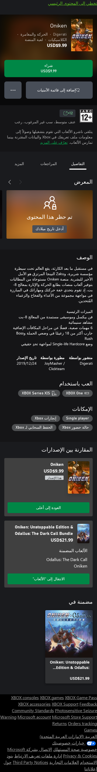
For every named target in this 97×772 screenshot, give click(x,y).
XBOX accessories (34, 704)
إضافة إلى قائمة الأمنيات (56, 90)
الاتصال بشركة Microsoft (29, 749)
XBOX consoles (25, 697)
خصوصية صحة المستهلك (75, 749)
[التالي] (9, 182)
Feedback (88, 704)
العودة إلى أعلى (48, 507)
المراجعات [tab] (48, 163)
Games (90, 730)
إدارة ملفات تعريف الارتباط (38, 756)
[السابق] (20, 182)
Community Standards (33, 710)
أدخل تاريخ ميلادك (50, 229)
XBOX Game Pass (81, 697)
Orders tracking (82, 723)
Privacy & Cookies (80, 756)
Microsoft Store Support (74, 717)
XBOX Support (65, 704)
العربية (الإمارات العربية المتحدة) (68, 736)
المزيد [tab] (19, 163)
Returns (59, 723)
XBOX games (52, 697)
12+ (70, 113)
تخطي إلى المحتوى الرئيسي (72, 3)
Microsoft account (34, 717)
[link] (69, 647)
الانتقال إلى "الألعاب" (49, 578)
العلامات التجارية (64, 762)
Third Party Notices (30, 762)
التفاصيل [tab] (78, 163)
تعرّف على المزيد (54, 142)
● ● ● (13, 89)
